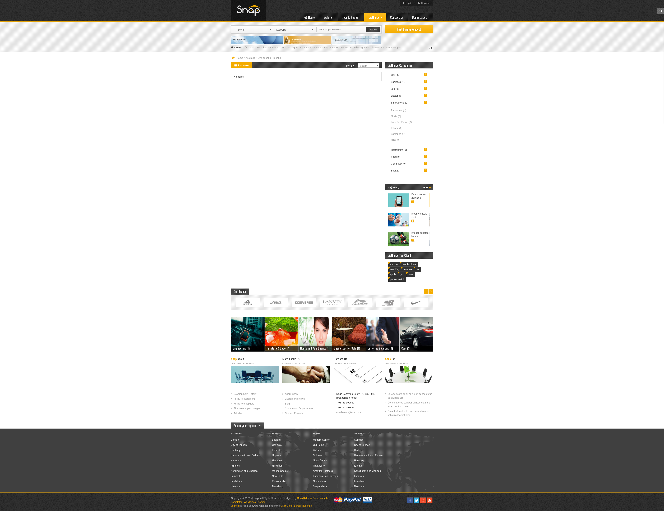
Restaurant (399, 149)
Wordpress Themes (254, 502)
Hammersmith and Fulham (245, 455)
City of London (239, 445)
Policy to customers (244, 398)
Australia (250, 57)
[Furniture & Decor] (248, 334)
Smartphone (264, 57)
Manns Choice (280, 470)
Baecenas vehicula (255, 47)
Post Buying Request (409, 29)
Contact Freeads (294, 413)
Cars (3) (372, 348)
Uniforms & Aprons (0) (346, 348)
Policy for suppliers (244, 403)
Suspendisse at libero (420, 215)
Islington (235, 465)
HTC (395, 139)
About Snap (291, 394)
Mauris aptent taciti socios (419, 196)
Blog (287, 403)
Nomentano (319, 481)
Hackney (235, 450)
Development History (245, 394)
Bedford (276, 439)
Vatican (317, 450)
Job (395, 88)
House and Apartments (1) (281, 348)
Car (395, 75)
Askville (238, 413)
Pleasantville (279, 481)
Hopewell (277, 455)
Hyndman (277, 465)
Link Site (248, 302)
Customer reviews (295, 398)
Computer (398, 163)
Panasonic (398, 110)
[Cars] (382, 334)
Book (395, 170)
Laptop (396, 95)
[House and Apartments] (281, 334)
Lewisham (236, 481)
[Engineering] (416, 334)
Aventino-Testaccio (323, 470)
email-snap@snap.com (349, 412)
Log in (408, 3)
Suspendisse (320, 486)
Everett (276, 450)
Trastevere (319, 465)
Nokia (396, 116)
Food (395, 156)
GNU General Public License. (296, 505)
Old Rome (318, 445)
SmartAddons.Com (307, 498)
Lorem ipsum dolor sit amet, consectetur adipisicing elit (410, 395)
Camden (235, 439)
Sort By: (350, 65)
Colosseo (318, 455)
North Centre (320, 460)
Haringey (236, 460)
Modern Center (321, 439)
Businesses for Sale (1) (313, 348)
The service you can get (247, 408)
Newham (236, 486)
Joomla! (235, 505)
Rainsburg (277, 486)
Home (240, 57)
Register (425, 3)
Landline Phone (401, 122)
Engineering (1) (409, 348)
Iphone (396, 128)
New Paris (277, 476)
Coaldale (277, 445)
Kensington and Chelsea (244, 470)
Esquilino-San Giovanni (325, 476)
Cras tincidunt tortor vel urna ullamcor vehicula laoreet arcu (408, 413)
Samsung (398, 134)
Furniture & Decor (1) (244, 348)
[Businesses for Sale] (315, 334)
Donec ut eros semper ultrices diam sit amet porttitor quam (409, 404)
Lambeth (236, 476)
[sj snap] (248, 10)
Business (398, 81)
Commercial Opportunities (299, 408)
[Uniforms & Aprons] (349, 334)
